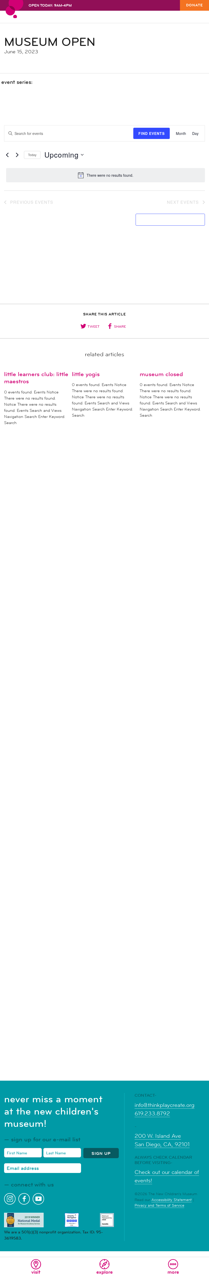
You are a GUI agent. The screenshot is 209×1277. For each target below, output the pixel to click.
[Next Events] (17, 155)
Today (32, 154)
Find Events (151, 133)
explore (104, 1272)
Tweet (93, 326)
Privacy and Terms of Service (159, 1205)
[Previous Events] (7, 155)
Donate (194, 5)
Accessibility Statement (171, 1199)
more (173, 1272)
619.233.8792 (152, 1113)
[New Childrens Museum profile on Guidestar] (107, 1220)
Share (120, 326)
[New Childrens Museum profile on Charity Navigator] (72, 1220)
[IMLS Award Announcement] (23, 1220)
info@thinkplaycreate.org (164, 1105)
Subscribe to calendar (167, 219)
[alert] (105, 175)
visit (36, 1272)
